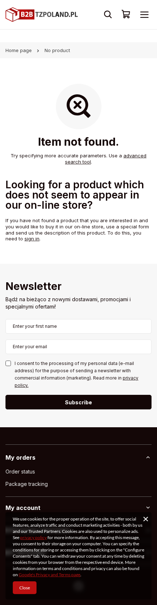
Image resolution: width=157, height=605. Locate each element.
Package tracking (26, 484)
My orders (20, 457)
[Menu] (144, 14)
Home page (18, 50)
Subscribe (78, 402)
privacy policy (33, 537)
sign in (31, 238)
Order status (20, 472)
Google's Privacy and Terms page (49, 574)
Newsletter (33, 286)
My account (23, 507)
